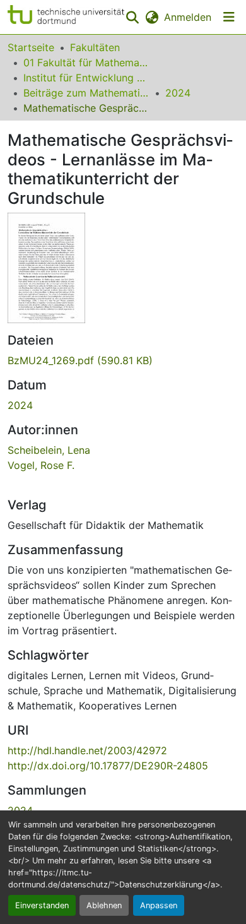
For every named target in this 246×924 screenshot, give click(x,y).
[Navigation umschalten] (229, 17)
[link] (123, 360)
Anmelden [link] (187, 17)
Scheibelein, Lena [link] (49, 450)
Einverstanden (42, 905)
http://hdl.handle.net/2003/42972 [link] (87, 750)
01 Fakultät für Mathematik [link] (86, 62)
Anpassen (158, 905)
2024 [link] (177, 92)
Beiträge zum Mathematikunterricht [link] (86, 92)
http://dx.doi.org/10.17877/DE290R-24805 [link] (108, 765)
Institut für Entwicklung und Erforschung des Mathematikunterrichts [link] (86, 77)
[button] (66, 17)
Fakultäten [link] (95, 47)
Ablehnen (104, 905)
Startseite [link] (31, 47)
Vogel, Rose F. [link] (41, 465)
